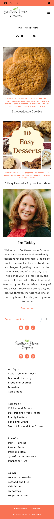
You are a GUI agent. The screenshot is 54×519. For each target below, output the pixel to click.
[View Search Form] (49, 3)
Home (19, 27)
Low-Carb (14, 438)
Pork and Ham (17, 451)
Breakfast (14, 387)
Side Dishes (15, 486)
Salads (12, 472)
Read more (27, 308)
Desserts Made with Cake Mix (25, 101)
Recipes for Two (17, 460)
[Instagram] (17, 3)
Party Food (35, 104)
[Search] (46, 319)
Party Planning (17, 442)
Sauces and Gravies (19, 477)
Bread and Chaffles (19, 382)
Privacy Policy (20, 508)
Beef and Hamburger (21, 378)
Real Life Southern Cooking (31, 106)
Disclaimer (35, 508)
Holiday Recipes (20, 104)
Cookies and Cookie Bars (17, 99)
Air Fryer (13, 369)
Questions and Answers (22, 456)
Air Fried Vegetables (13, 173)
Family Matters (17, 417)
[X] (11, 3)
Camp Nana (15, 391)
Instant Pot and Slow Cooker (25, 426)
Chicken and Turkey (20, 408)
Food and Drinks (12, 175)
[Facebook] (5, 3)
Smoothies (14, 490)
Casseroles (14, 403)
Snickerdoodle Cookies (27, 111)
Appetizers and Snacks (22, 373)
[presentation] (27, 71)
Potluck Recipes (27, 178)
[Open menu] (48, 13)
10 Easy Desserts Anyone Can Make (27, 183)
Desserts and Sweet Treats (37, 173)
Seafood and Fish (18, 481)
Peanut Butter (16, 447)
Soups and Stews (18, 495)
